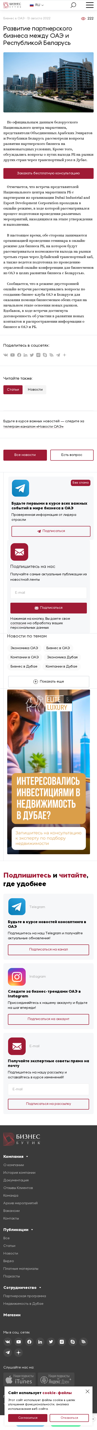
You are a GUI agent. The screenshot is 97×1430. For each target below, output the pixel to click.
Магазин (12, 1314)
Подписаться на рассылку (48, 1104)
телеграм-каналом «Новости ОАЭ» (33, 426)
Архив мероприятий (20, 1203)
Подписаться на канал (48, 949)
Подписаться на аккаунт (48, 1019)
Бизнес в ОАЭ (58, 648)
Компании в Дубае (61, 666)
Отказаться (69, 1418)
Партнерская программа (24, 1296)
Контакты (11, 1218)
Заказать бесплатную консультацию (48, 173)
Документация (16, 1180)
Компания (13, 1156)
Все (6, 1238)
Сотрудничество (20, 1287)
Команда (10, 1195)
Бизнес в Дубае (24, 666)
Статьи (13, 389)
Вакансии (11, 1211)
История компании (19, 1172)
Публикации (15, 1229)
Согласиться (27, 1418)
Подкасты (11, 1276)
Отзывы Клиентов (18, 1188)
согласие (18, 623)
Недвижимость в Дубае (23, 1303)
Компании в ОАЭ (25, 657)
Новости (35, 389)
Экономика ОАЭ (24, 648)
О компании (13, 1165)
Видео (8, 1261)
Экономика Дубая (62, 657)
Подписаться (54, 531)
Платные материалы (20, 1268)
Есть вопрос (71, 455)
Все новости (25, 455)
